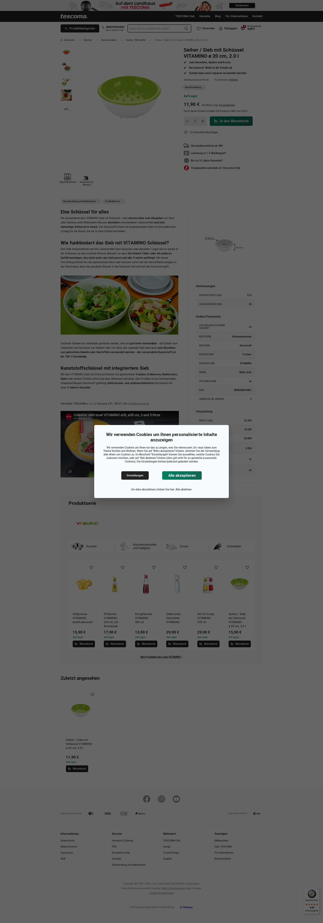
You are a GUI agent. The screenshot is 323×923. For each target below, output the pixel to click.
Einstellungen (135, 475)
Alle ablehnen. (184, 489)
